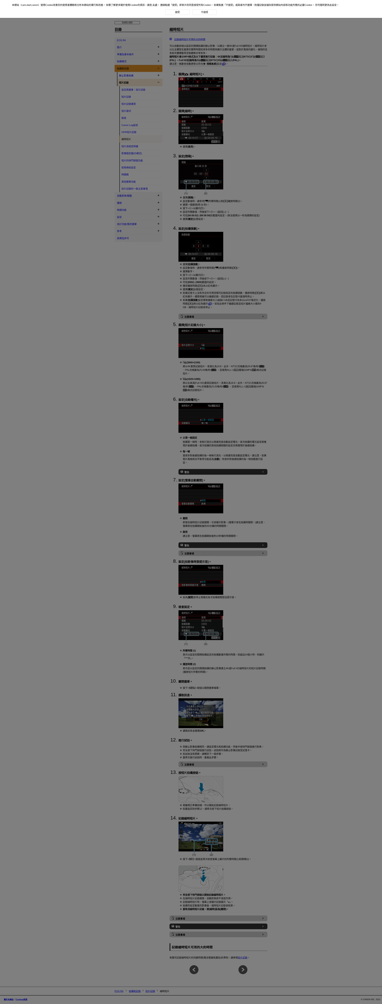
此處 (155, 5)
